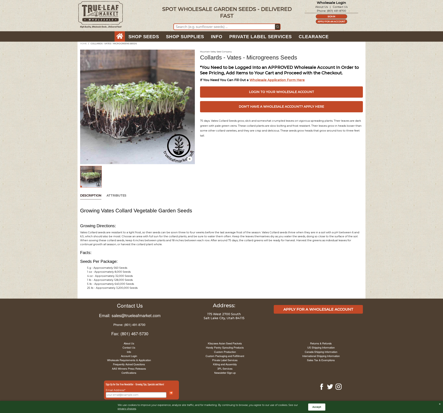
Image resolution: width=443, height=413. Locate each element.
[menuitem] (119, 36)
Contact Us (340, 6)
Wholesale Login (331, 3)
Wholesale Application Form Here (277, 80)
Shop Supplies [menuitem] (185, 36)
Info (129, 352)
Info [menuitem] (216, 36)
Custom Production (225, 352)
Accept (316, 407)
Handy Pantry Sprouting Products (225, 347)
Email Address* (115, 390)
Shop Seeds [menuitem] (143, 36)
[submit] (277, 27)
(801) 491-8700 (336, 10)
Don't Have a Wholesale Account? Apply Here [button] (281, 107)
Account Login (129, 356)
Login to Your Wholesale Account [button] (281, 92)
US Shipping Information (321, 347)
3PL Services (225, 368)
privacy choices (127, 408)
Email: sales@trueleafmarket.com (130, 315)
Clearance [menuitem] (314, 36)
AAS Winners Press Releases (129, 368)
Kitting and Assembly (225, 364)
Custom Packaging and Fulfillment (225, 356)
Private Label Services (225, 360)
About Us (321, 6)
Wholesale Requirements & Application (129, 360)
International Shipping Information (321, 356)
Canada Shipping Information (321, 352)
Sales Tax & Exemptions (321, 360)
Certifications (128, 372)
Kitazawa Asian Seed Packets (225, 343)
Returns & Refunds (321, 343)
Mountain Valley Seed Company (216, 51)
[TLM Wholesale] (98, 15)
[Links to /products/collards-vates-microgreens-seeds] (189, 159)
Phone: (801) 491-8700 (129, 324)
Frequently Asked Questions (129, 364)
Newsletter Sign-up (225, 372)
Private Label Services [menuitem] (260, 36)
